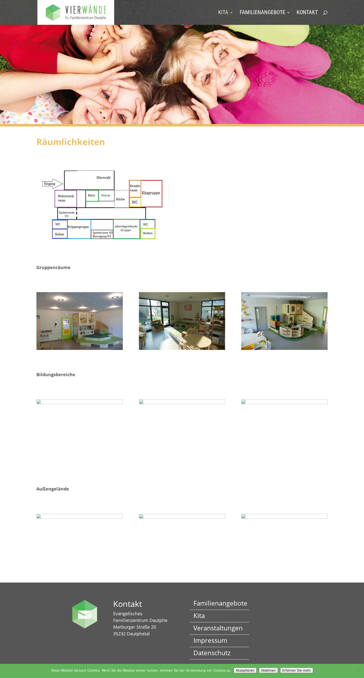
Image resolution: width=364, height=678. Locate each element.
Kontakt (307, 13)
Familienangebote (262, 13)
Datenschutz (212, 652)
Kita (223, 13)
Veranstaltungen (218, 627)
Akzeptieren (245, 670)
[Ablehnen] (357, 671)
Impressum (210, 640)
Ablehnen (268, 670)
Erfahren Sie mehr (296, 670)
